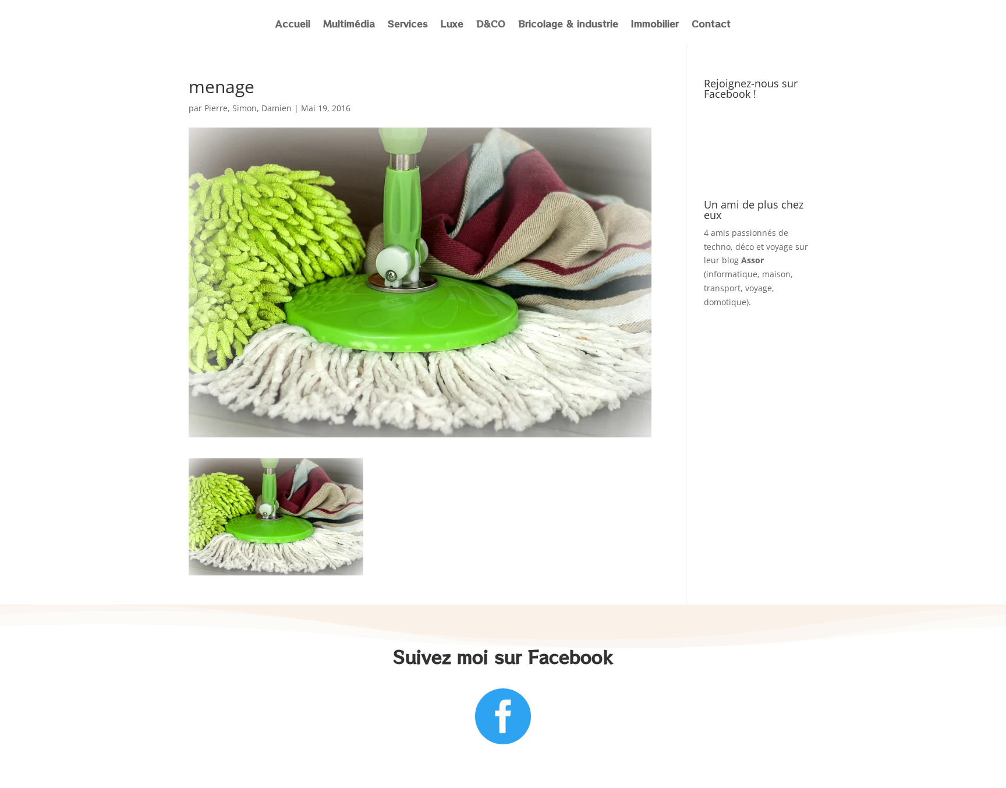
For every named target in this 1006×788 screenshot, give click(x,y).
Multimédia (349, 24)
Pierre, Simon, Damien (248, 108)
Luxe (452, 24)
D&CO (490, 24)
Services (408, 24)
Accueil (292, 24)
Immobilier (655, 24)
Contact (711, 24)
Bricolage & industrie (568, 24)
